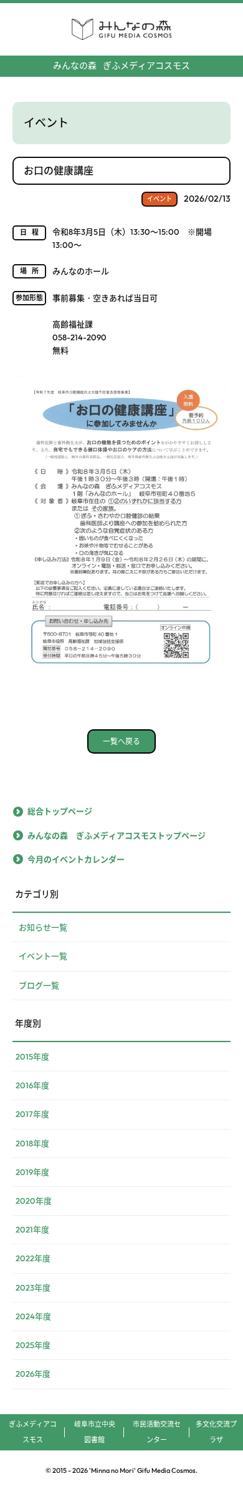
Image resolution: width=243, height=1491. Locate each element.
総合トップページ (59, 811)
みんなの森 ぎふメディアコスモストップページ (116, 835)
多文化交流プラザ (216, 1432)
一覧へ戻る (121, 741)
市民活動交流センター (157, 1432)
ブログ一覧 (39, 985)
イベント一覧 (43, 956)
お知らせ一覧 (43, 927)
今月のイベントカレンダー (76, 859)
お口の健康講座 (58, 170)
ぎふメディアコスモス (121, 65)
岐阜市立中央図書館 (94, 1432)
